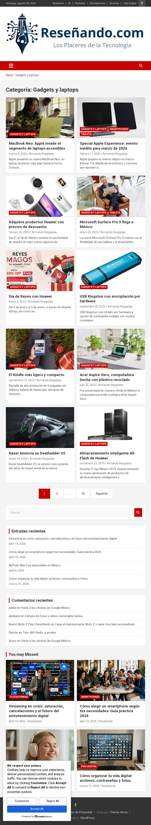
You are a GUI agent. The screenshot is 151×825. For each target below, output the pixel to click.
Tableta (86, 134)
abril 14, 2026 (17, 721)
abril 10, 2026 (88, 721)
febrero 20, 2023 (19, 232)
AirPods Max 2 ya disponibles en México (35, 565)
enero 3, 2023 (17, 301)
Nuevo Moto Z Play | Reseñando (30, 624)
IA (69, 3)
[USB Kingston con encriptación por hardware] (111, 270)
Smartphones (97, 3)
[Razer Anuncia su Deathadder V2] (40, 427)
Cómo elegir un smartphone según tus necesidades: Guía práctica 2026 (55, 552)
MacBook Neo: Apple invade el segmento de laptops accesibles (37, 146)
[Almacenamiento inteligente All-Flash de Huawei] (111, 427)
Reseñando (35, 721)
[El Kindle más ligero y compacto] (40, 349)
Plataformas (19, 696)
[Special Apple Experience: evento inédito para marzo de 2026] (111, 117)
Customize (22, 801)
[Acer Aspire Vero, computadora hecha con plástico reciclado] (111, 349)
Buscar (138, 512)
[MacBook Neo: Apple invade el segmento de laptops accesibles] (40, 117)
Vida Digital (129, 3)
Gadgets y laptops (22, 134)
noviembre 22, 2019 (92, 463)
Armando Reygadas (41, 153)
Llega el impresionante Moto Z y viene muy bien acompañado (95, 624)
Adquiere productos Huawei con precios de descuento (36, 224)
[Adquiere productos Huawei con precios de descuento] (40, 196)
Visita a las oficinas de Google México (45, 608)
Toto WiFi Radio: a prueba (39, 632)
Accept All (36, 809)
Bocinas (114, 3)
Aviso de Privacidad (79, 812)
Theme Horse (119, 812)
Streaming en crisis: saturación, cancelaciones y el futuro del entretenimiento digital (63, 538)
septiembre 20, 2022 (92, 306)
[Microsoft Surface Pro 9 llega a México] (111, 196)
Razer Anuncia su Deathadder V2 (37, 453)
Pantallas (80, 3)
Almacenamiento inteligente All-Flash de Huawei (107, 455)
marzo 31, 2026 (89, 785)
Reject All (53, 801)
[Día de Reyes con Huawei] (40, 270)
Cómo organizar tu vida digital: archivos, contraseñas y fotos (48, 578)
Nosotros (58, 3)
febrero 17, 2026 (90, 153)
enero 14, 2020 (18, 458)
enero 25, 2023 (89, 232)
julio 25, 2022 (88, 384)
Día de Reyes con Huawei (30, 296)
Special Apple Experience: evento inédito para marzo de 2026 (109, 146)
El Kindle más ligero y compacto (36, 374)
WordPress (87, 818)
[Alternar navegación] (11, 65)
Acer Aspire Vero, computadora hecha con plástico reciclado (107, 377)
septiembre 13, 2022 (21, 380)
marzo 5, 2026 (18, 153)
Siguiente (102, 493)
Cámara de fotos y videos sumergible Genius (54, 616)
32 (83, 493)
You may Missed (23, 654)
